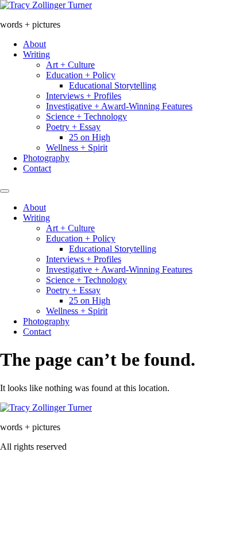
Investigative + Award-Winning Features (119, 106)
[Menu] (4, 191)
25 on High (89, 137)
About (34, 44)
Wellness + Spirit (76, 147)
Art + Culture (70, 65)
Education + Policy (80, 75)
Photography (46, 158)
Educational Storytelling (112, 85)
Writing (36, 54)
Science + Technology (86, 116)
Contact (37, 168)
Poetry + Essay (73, 127)
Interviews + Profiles (83, 96)
